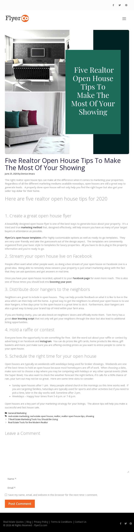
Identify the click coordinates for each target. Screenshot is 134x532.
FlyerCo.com (40, 525)
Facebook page (81, 278)
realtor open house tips (73, 416)
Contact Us (80, 521)
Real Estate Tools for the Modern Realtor (28, 422)
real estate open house (41, 416)
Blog (28, 521)
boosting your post (60, 281)
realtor (57, 416)
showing (90, 416)
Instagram (45, 341)
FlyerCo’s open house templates (23, 237)
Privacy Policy (41, 521)
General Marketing (17, 413)
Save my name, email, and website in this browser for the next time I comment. (53, 494)
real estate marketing (18, 416)
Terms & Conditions (61, 521)
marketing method (31, 227)
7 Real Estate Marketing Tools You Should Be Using (33, 419)
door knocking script (23, 318)
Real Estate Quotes (13, 521)
